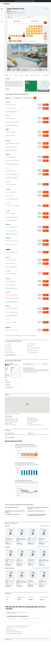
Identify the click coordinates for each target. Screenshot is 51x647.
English (33, 1)
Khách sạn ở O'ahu (36, 638)
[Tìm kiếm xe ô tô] (1, 11)
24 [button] (9, 35)
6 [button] (16, 28)
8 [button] (21, 28)
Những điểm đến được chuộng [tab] (22, 612)
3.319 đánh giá (14, 11)
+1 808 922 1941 (10, 14)
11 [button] (36, 28)
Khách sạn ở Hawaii (30, 638)
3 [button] (9, 28)
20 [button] (16, 33)
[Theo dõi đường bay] (1, 16)
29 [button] (21, 35)
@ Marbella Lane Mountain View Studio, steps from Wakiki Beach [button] (21, 539)
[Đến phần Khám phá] (1, 14)
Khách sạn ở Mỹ (24, 638)
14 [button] (27, 31)
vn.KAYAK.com (7, 638)
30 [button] (23, 35)
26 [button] (14, 35)
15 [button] (21, 31)
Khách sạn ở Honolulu (37, 618)
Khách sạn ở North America (17, 638)
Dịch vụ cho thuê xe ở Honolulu (25, 618)
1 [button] (21, 26)
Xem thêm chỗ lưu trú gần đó (45, 525)
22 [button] (21, 33)
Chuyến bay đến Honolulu (11, 618)
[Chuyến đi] (1, 19)
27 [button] (16, 35)
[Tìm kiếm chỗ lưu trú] (1, 9)
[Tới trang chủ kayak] (7, 3)
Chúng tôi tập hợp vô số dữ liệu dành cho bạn (14, 631)
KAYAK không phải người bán (11, 629)
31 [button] (9, 38)
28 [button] (19, 35)
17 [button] (9, 33)
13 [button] (16, 31)
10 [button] (9, 31)
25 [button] (11, 35)
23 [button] (23, 33)
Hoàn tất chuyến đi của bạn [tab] (11, 612)
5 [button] (14, 28)
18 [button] (36, 31)
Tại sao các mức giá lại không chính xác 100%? (14, 633)
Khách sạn (11, 638)
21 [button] (27, 33)
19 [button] (14, 33)
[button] (50, 1)
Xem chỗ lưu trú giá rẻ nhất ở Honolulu (43, 546)
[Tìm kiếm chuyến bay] (1, 7)
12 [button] (14, 31)
